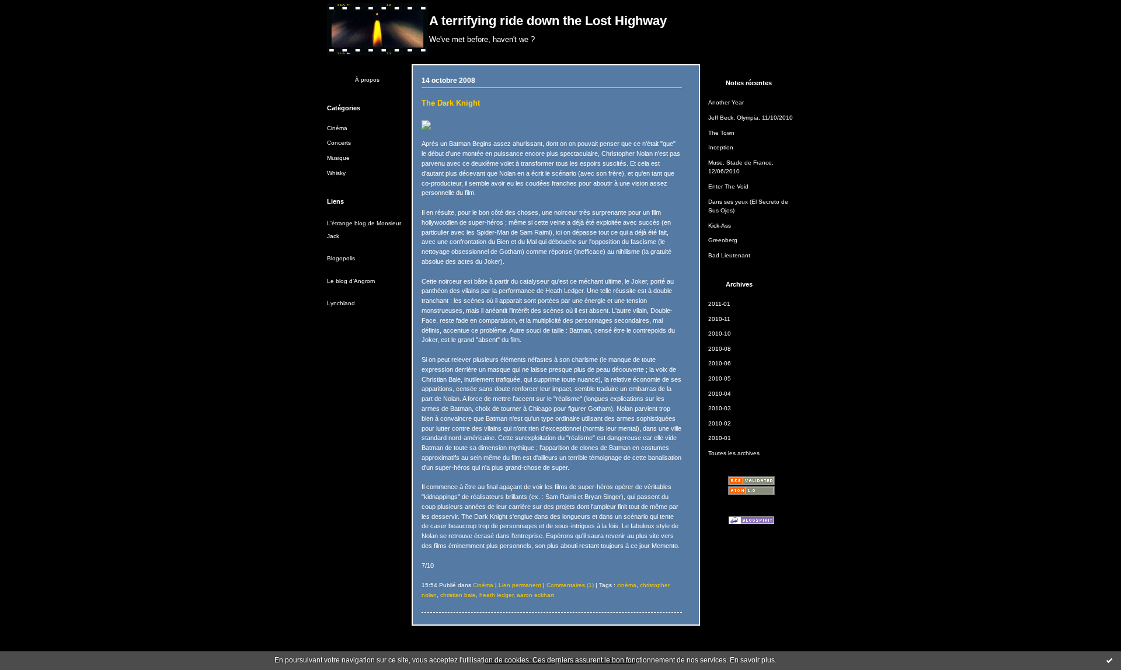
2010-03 (719, 408)
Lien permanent (520, 585)
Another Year (726, 102)
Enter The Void (728, 186)
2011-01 (719, 304)
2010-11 (719, 319)
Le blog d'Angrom (351, 281)
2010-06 (719, 363)
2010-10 (719, 333)
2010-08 (719, 349)
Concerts (339, 142)
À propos (367, 79)
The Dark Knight (451, 103)
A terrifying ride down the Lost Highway (548, 20)
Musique (338, 158)
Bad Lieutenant (729, 255)
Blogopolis (341, 258)
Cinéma (337, 128)
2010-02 (719, 423)
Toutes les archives (734, 453)
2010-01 (719, 438)
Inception (720, 147)
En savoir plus (752, 660)
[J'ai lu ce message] (1109, 660)
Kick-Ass (719, 225)
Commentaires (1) (570, 585)
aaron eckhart (535, 595)
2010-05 (719, 378)
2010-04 (719, 393)
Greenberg (722, 240)
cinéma (626, 585)
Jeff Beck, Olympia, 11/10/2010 (750, 117)
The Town (721, 133)
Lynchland (341, 303)
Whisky (336, 173)
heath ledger (496, 595)
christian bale (458, 595)
